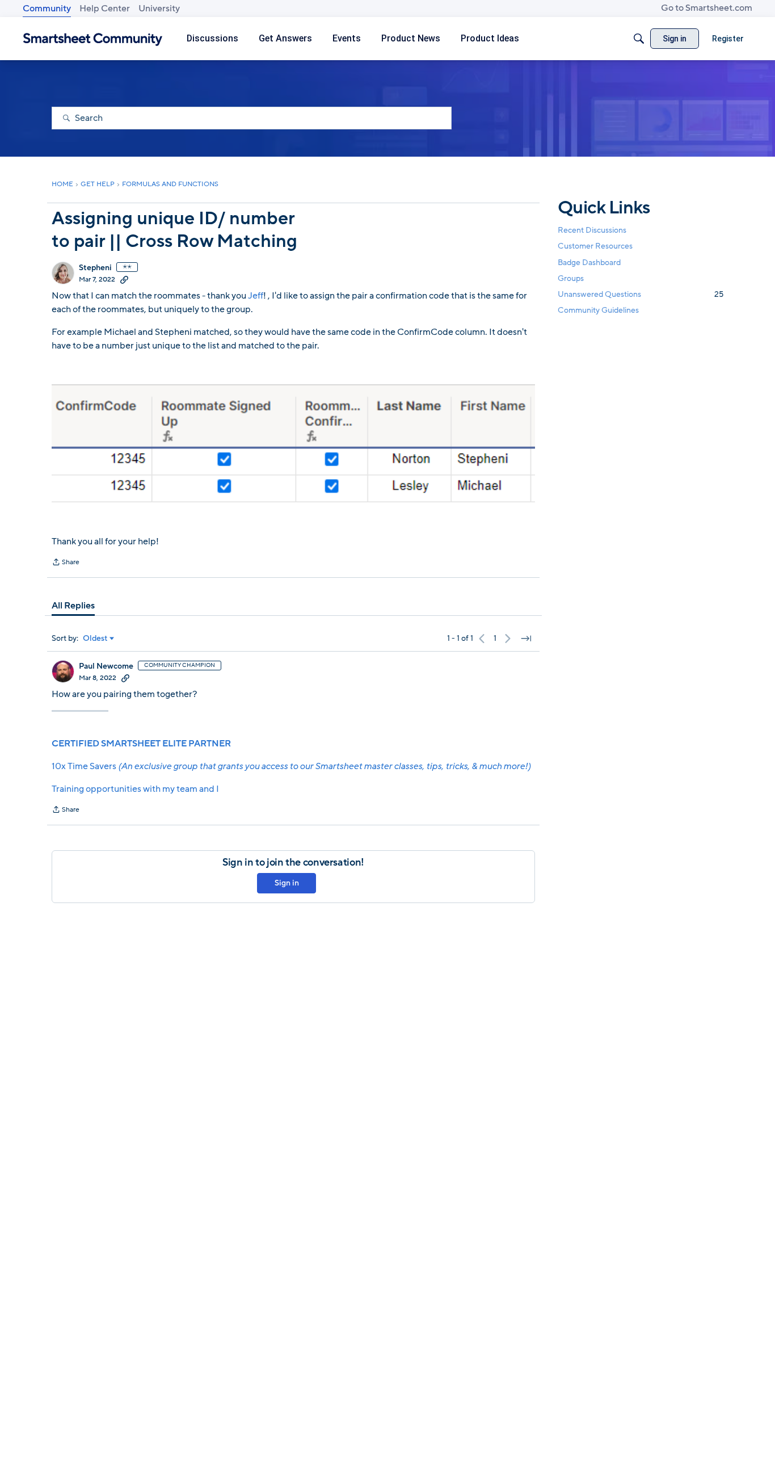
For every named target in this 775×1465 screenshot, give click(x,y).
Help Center (104, 8)
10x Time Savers (291, 766)
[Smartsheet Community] (93, 39)
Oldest (95, 638)
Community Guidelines (598, 310)
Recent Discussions (592, 230)
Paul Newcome (106, 666)
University (159, 8)
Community (47, 8)
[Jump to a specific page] (526, 638)
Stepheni (95, 268)
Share (65, 563)
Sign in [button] (287, 883)
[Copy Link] (124, 279)
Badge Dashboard (589, 262)
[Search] (639, 38)
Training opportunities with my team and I (135, 789)
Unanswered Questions (640, 294)
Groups (571, 278)
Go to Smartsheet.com (706, 8)
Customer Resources (595, 246)
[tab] (73, 605)
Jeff (255, 295)
